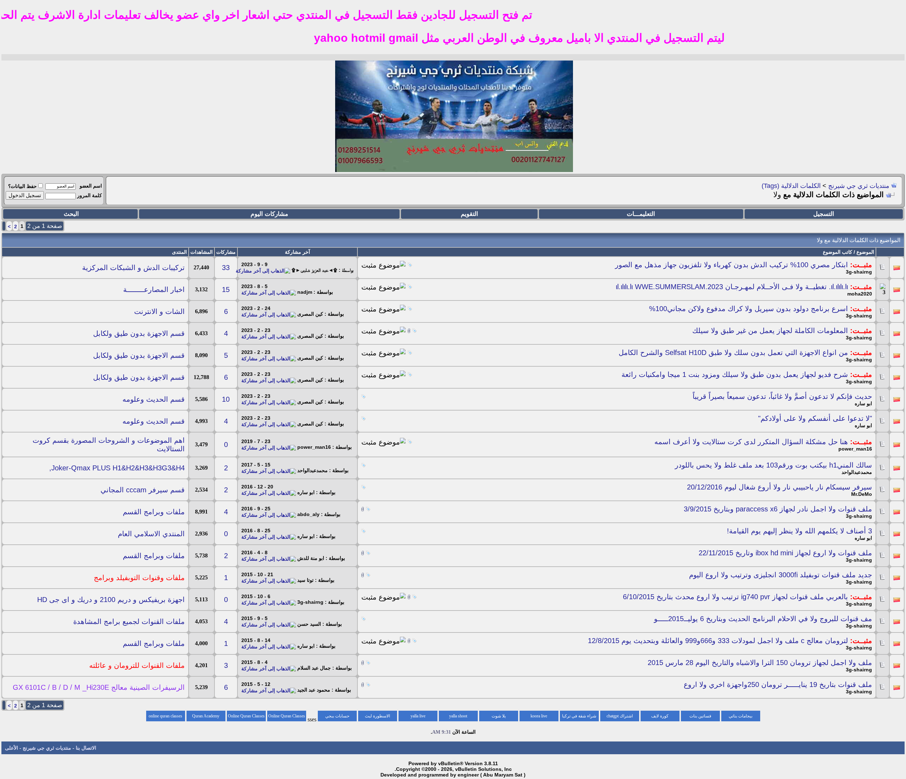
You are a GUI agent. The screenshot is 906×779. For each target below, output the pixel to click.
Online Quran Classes (246, 716)
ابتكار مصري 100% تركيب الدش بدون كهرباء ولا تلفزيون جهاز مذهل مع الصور (731, 265)
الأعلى (11, 748)
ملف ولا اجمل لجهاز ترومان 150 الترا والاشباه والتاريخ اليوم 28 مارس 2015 (760, 662)
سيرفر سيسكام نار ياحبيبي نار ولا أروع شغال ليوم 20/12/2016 (779, 487)
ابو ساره (863, 403)
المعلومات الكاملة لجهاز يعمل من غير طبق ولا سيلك (770, 330)
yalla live (418, 716)
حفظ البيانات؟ (22, 186)
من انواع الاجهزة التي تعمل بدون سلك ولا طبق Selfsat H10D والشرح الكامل (733, 352)
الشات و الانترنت (159, 311)
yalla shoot (458, 716)
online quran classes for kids (165, 717)
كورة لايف (660, 716)
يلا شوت (499, 716)
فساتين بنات (700, 716)
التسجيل (823, 214)
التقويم (469, 214)
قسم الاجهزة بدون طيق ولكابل (139, 333)
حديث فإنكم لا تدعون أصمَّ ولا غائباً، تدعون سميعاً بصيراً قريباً (782, 396)
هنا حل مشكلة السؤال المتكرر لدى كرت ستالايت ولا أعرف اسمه (751, 442)
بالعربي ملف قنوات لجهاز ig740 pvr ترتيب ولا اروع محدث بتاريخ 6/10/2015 (735, 597)
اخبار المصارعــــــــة (154, 289)
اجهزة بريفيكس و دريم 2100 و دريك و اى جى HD (111, 599)
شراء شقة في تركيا (579, 716)
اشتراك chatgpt (620, 716)
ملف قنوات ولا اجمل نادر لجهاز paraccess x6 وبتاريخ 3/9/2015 (778, 509)
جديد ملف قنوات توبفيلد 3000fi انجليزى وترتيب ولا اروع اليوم (780, 575)
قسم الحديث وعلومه (153, 399)
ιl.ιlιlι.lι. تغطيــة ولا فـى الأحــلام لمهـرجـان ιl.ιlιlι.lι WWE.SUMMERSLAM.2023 (732, 287)
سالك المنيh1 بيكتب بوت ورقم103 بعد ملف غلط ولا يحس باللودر (773, 465)
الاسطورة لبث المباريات (377, 717)
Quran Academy (205, 716)
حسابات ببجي (337, 716)
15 (226, 289)
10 (226, 399)
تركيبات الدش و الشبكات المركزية (133, 267)
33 (226, 267)
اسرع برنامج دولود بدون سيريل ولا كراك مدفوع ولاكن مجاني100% (748, 309)
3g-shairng (859, 272)
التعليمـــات (641, 214)
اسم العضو (91, 186)
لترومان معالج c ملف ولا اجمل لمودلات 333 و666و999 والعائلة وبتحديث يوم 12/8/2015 (718, 641)
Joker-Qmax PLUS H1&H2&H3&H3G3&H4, (117, 468)
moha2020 (859, 294)
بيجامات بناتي (740, 716)
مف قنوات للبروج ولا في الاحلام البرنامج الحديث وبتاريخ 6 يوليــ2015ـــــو (763, 619)
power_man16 (855, 449)
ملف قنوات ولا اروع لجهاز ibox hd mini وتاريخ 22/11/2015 (785, 553)
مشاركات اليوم (269, 214)
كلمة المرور (89, 195)
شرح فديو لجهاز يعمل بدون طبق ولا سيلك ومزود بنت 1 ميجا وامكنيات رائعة (734, 374)
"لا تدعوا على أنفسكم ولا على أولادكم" (815, 418)
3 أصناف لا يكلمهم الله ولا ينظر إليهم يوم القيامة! (799, 531)
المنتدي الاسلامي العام (151, 534)
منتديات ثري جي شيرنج (858, 185)
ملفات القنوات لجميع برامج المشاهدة (129, 621)
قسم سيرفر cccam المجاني (143, 490)
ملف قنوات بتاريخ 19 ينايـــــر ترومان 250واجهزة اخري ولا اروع (778, 684)
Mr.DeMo (861, 494)
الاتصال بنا (86, 748)
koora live (539, 716)
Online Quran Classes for (286, 717)
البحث (71, 214)
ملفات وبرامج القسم (154, 512)
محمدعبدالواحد (857, 472)
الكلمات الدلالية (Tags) (791, 185)
